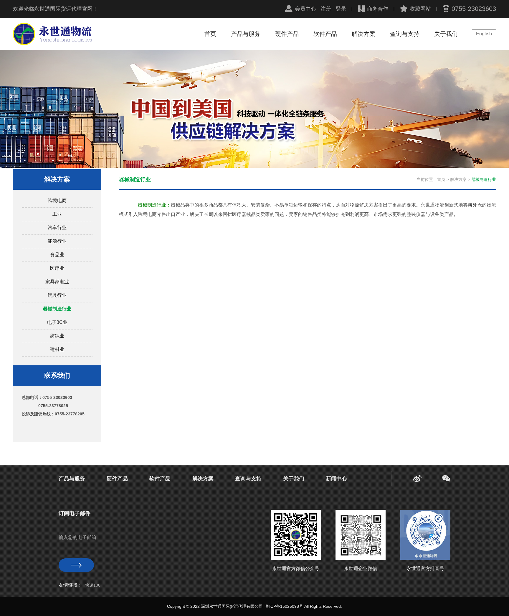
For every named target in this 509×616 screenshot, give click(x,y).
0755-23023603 (474, 8)
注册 (325, 9)
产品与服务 (245, 34)
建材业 (57, 349)
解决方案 (363, 34)
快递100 (92, 585)
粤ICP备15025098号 (284, 606)
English (484, 33)
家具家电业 (57, 281)
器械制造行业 (57, 308)
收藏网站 (420, 9)
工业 (57, 214)
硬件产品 (287, 34)
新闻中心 (336, 479)
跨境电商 (57, 200)
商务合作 (377, 9)
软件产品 (325, 34)
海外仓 (475, 204)
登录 (341, 9)
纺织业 (57, 335)
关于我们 (446, 34)
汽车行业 (57, 227)
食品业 (57, 254)
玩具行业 (57, 295)
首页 (210, 34)
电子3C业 (57, 322)
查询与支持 (404, 34)
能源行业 (57, 241)
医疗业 (57, 268)
